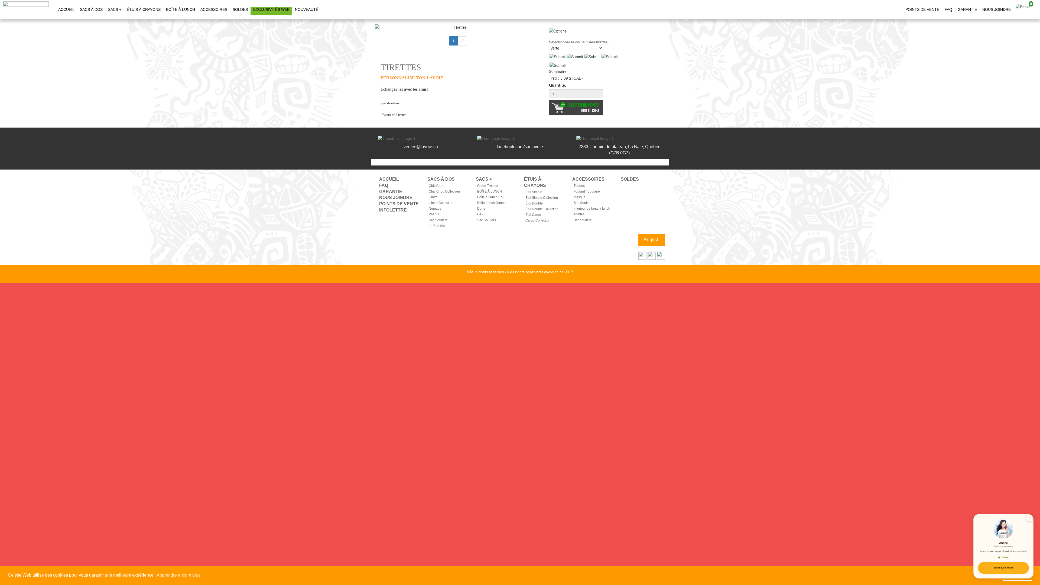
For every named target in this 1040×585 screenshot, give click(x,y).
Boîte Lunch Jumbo (491, 203)
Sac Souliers (438, 220)
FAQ (948, 9)
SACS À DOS (91, 9)
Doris (481, 208)
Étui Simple (533, 192)
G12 (480, 214)
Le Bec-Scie (438, 226)
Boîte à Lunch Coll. (491, 197)
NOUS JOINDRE (996, 9)
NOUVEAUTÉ (306, 9)
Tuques (579, 186)
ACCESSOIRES (213, 9)
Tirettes (579, 214)
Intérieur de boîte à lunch (592, 208)
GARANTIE (967, 9)
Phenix (434, 214)
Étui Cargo (533, 215)
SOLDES (240, 9)
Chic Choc (436, 186)
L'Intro (433, 197)
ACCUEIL (66, 9)
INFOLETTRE (393, 210)
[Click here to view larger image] (458, 27)
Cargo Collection (537, 220)
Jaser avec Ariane (1003, 567)
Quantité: (557, 85)
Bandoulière (583, 220)
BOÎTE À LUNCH (180, 9)
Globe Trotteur (487, 186)
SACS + (114, 9)
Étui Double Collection (541, 209)
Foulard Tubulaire (587, 191)
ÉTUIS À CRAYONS (144, 9)
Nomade (435, 208)
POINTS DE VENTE (922, 9)
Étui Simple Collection (541, 198)
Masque (580, 197)
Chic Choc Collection (444, 191)
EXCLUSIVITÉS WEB (271, 9)
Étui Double (534, 203)
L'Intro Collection (441, 203)
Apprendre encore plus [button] (178, 575)
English (651, 239)
